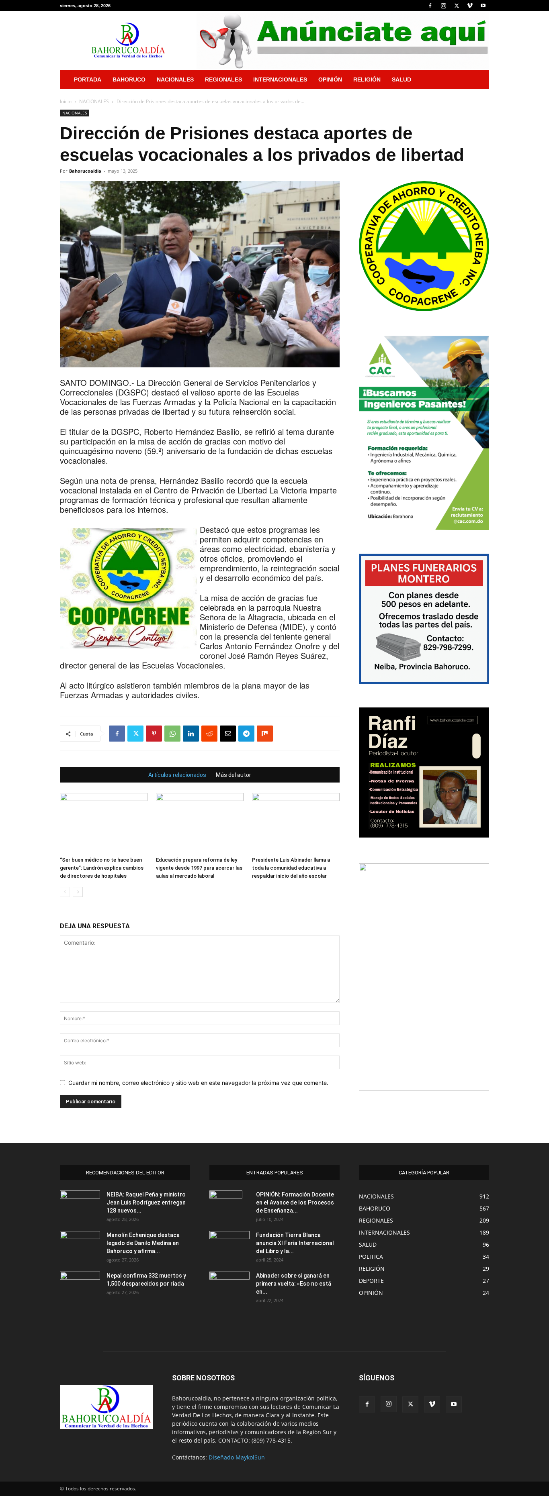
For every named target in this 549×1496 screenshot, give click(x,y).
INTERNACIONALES (280, 79)
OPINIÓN (330, 79)
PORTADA (87, 79)
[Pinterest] (154, 734)
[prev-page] (65, 892)
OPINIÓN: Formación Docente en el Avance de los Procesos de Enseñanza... (295, 1202)
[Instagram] (443, 5)
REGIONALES (223, 79)
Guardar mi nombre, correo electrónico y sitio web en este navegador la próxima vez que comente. (198, 1082)
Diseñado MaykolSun (237, 1457)
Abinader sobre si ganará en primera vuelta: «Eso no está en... (293, 1283)
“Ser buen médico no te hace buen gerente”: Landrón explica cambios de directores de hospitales (101, 868)
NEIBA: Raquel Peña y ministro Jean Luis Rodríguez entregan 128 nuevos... (146, 1202)
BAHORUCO (129, 79)
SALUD (401, 79)
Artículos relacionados (177, 775)
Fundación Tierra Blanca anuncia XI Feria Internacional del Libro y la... (295, 1243)
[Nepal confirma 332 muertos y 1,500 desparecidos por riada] (80, 1286)
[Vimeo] (470, 5)
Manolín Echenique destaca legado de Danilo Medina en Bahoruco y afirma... (143, 1243)
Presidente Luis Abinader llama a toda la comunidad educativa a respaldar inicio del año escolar (291, 868)
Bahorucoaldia (85, 171)
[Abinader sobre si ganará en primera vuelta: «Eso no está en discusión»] (229, 1284)
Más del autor (233, 775)
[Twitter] (457, 5)
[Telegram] (246, 734)
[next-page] (78, 892)
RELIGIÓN (367, 79)
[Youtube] (483, 5)
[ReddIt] (209, 734)
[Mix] (265, 734)
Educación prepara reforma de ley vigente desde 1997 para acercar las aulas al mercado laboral (199, 868)
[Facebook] (430, 5)
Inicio (66, 101)
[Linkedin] (191, 734)
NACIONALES (175, 79)
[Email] (228, 734)
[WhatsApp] (172, 734)
